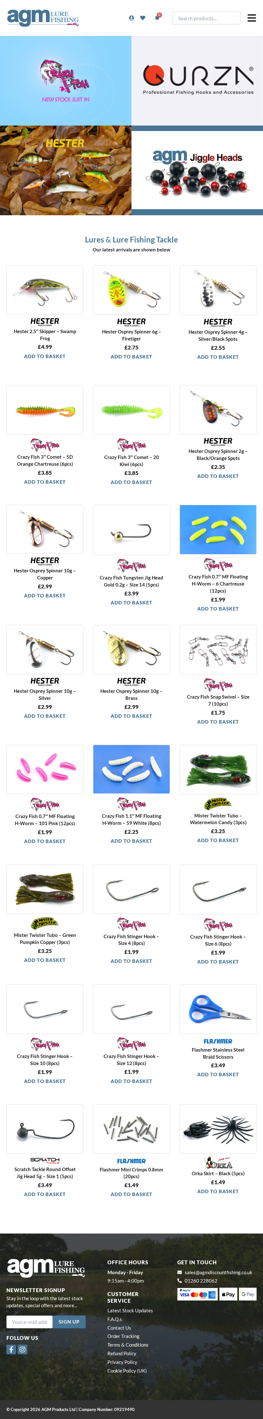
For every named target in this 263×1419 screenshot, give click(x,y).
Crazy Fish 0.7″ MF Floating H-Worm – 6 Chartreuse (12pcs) (218, 584)
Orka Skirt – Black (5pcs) (218, 1173)
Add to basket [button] (45, 356)
